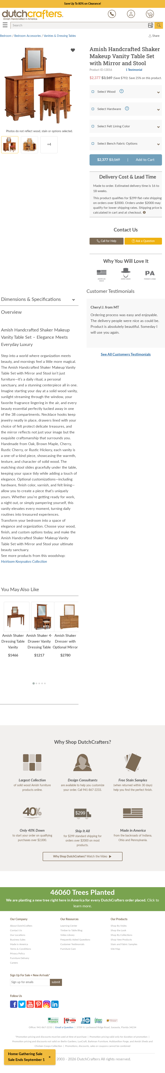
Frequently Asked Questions (75, 939)
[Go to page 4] (42, 683)
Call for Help (108, 241)
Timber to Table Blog (71, 930)
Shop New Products (121, 939)
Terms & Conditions (20, 949)
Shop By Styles (119, 926)
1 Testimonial (134, 69)
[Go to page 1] (33, 683)
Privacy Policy (17, 953)
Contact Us (16, 930)
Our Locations (17, 935)
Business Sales (17, 939)
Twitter (22, 1004)
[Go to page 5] (45, 683)
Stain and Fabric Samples (124, 944)
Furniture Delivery (19, 958)
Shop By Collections (121, 935)
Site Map (115, 949)
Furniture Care (68, 949)
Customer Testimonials (72, 944)
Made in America (19, 944)
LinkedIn (55, 1004)
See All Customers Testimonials (126, 354)
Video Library (67, 935)
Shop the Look (118, 930)
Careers (14, 963)
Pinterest (38, 1004)
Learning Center (68, 926)
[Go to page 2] (36, 683)
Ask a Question (145, 241)
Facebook (13, 1004)
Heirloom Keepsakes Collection (24, 562)
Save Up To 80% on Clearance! (82, 3)
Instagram (46, 1004)
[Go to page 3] (39, 683)
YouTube (30, 1004)
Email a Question (64, 1027)
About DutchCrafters (21, 926)
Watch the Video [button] (80, 856)
